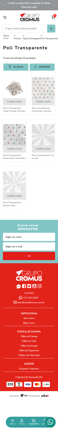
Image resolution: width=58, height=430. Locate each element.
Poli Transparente (49, 38)
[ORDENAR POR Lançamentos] (42, 67)
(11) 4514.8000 (30, 297)
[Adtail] (44, 396)
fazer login (14, 101)
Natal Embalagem (31, 38)
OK (29, 256)
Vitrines (17, 38)
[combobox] (29, 28)
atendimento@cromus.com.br (31, 302)
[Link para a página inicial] (8, 37)
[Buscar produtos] (51, 28)
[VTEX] (24, 396)
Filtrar (18, 67)
